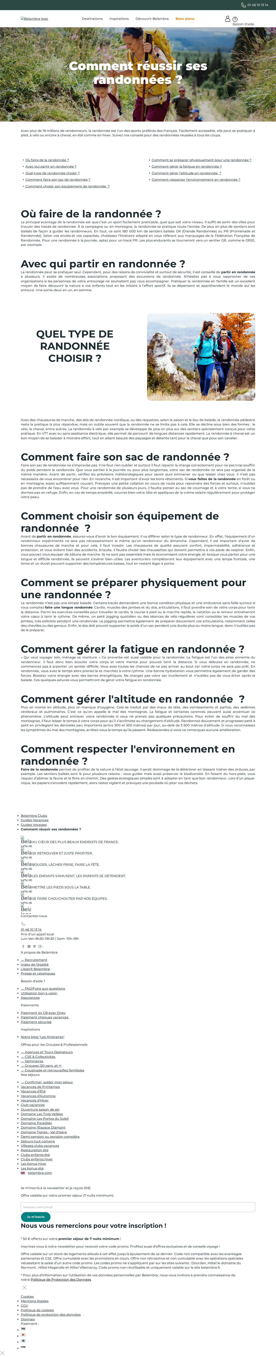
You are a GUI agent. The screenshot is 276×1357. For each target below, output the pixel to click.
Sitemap (28, 1319)
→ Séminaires (32, 1061)
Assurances (30, 998)
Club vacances (33, 1105)
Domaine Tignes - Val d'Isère (44, 1132)
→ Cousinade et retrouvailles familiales (52, 1070)
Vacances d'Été (33, 1091)
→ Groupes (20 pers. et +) (41, 1066)
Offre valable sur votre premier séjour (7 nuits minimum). (67, 1195)
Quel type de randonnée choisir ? (52, 173)
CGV (24, 1306)
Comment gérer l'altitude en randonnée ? (186, 173)
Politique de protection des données (51, 1315)
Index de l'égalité (35, 964)
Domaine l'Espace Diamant (43, 1127)
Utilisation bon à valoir (39, 993)
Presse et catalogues (38, 973)
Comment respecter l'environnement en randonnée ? (196, 180)
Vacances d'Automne (38, 1096)
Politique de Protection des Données (61, 1280)
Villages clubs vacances (40, 1146)
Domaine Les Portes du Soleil (44, 1119)
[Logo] (34, 19)
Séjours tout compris (38, 1141)
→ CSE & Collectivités (38, 1057)
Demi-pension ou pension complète (50, 1137)
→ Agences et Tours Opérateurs (47, 1052)
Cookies (27, 1297)
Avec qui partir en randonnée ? (50, 167)
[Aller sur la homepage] (26, 910)
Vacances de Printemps (40, 1087)
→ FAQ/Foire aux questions (43, 989)
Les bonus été (32, 1168)
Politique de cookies (37, 1310)
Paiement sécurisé (36, 1022)
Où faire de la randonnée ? (47, 160)
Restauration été (34, 1150)
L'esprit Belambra (36, 969)
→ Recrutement (34, 960)
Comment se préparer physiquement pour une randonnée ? (201, 160)
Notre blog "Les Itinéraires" (42, 1037)
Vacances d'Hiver (35, 1100)
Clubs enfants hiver (37, 1159)
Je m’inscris (35, 1217)
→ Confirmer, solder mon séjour (47, 1082)
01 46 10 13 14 (31, 929)
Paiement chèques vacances (45, 1017)
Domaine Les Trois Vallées (42, 1114)
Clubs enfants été (35, 1155)
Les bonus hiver (33, 1164)
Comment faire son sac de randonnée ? (57, 180)
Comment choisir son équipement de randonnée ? (67, 186)
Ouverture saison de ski (40, 1109)
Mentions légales (34, 1301)
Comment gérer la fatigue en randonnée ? (187, 167)
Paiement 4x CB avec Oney (43, 1013)
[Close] (24, 1288)
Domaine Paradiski (36, 1123)
